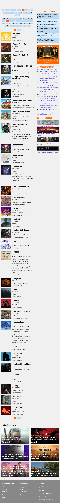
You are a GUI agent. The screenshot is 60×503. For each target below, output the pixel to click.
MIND (4, 18)
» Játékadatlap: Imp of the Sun (18, 151)
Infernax (15, 208)
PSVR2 (28, 25)
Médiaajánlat (4, 491)
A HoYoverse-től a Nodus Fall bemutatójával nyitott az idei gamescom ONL (47, 40)
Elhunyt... (42, 94)
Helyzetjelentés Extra (44, 114)
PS (28, 18)
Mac (11, 18)
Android (20, 25)
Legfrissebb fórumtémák (46, 66)
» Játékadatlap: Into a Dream (18, 360)
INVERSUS (15, 374)
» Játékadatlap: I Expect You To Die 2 (19, 62)
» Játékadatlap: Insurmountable (18, 349)
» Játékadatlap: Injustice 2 (17, 226)
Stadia (24, 18)
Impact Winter (17, 155)
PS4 (7, 21)
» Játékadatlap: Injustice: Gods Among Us (20, 237)
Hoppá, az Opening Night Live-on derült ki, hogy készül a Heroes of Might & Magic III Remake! (47, 30)
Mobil (12, 25)
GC (3, 23)
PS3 (3, 21)
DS (6, 23)
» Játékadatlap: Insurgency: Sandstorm (20, 318)
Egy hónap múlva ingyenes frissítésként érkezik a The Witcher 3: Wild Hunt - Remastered (47, 16)
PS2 (31, 18)
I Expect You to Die (19, 44)
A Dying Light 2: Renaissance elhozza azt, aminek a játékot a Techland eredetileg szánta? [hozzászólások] (48, 98)
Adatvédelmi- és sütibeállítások (46, 499)
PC (7, 18)
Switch (21, 23)
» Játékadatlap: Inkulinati (17, 274)
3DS (13, 23)
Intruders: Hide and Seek (21, 364)
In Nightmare (17, 166)
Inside (14, 289)
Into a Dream (17, 353)
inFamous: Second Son (20, 186)
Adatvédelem (4, 493)
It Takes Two (17, 407)
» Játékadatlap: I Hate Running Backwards (20, 73)
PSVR (24, 25)
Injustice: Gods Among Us (21, 230)
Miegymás (41, 490)
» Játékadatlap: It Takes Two (17, 414)
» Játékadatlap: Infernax (17, 215)
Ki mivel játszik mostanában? (46, 69)
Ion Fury (15, 385)
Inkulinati (15, 251)
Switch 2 (30, 23)
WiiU (17, 23)
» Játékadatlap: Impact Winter (18, 162)
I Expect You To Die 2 (20, 55)
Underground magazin (44, 486)
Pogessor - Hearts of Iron (45, 487)
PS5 (10, 21)
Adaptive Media (42, 497)
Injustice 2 (16, 219)
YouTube (22, 487)
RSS (2, 494)
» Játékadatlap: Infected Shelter (18, 204)
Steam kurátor (23, 493)
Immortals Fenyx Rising (21, 111)
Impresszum (4, 489)
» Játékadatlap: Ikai (16, 96)
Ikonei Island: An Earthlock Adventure (22, 101)
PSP (14, 21)
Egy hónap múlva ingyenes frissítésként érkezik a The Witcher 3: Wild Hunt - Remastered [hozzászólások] (49, 84)
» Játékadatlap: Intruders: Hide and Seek (20, 369)
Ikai (13, 89)
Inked (14, 241)
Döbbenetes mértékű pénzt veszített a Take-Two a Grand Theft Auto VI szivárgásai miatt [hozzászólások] (49, 111)
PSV (17, 21)
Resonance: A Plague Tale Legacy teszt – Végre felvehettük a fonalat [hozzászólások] (49, 89)
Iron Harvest (16, 396)
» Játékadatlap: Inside (16, 296)
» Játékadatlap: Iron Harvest (17, 403)
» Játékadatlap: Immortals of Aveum (19, 141)
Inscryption (16, 278)
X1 (28, 21)
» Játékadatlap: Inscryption (17, 285)
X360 (25, 21)
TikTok (21, 494)
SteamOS (20, 18)
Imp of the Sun (17, 144)
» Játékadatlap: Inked (16, 248)
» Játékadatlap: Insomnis (17, 307)
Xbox (21, 21)
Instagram (22, 489)
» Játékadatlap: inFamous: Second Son (20, 193)
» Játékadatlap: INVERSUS (17, 381)
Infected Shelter (18, 197)
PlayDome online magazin (8, 483)
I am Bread (16, 33)
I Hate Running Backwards (22, 66)
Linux (15, 18)
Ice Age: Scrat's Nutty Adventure (20, 77)
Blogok (3, 497)
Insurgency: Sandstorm (21, 311)
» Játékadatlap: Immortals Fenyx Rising (20, 120)
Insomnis (15, 300)
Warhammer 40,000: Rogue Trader (48, 93)
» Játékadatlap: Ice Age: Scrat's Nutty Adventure (21, 85)
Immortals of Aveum (19, 124)
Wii (10, 23)
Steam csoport (23, 491)
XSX (31, 21)
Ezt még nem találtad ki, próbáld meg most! (47, 61)
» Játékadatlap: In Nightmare (18, 183)
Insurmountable (18, 322)
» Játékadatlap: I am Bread (17, 40)
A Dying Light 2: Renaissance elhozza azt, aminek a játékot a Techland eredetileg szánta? (46, 35)
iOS (15, 25)
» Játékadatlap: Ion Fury (17, 392)
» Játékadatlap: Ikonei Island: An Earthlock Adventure (23, 107)
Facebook (22, 486)
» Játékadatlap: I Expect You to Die (19, 51)
